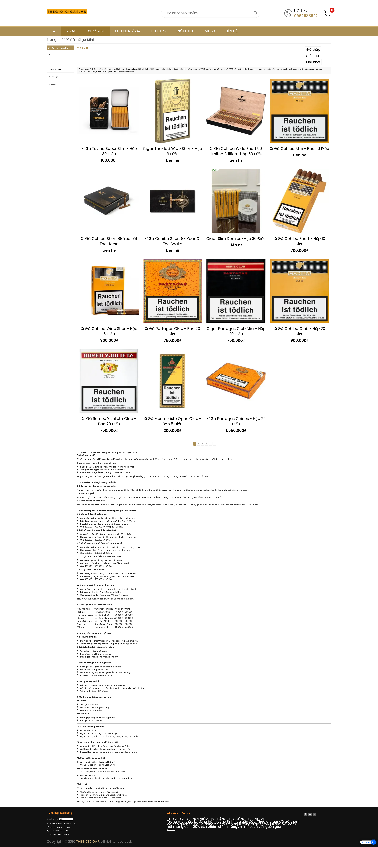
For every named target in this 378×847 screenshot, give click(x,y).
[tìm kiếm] (255, 13)
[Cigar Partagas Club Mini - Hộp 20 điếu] (236, 291)
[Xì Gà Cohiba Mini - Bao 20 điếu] (299, 111)
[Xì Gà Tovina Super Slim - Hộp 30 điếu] (109, 111)
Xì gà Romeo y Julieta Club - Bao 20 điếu (109, 421)
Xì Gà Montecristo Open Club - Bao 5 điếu (172, 421)
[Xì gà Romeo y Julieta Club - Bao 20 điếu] (109, 381)
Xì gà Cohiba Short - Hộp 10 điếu (299, 241)
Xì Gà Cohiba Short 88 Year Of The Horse (109, 241)
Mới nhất (313, 62)
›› (214, 444)
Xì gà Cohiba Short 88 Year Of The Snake (172, 241)
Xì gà (71, 31)
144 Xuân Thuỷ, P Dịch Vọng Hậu (63, 824)
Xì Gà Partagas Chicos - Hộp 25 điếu (236, 421)
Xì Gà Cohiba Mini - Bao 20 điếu (299, 148)
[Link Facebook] (305, 814)
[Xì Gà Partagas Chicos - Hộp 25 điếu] (236, 381)
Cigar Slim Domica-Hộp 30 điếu (236, 238)
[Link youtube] (314, 814)
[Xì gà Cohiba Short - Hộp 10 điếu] (299, 201)
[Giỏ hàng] (327, 13)
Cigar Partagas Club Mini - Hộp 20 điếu (236, 331)
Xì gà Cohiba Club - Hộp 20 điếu (299, 331)
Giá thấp (313, 49)
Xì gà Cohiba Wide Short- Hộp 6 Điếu (109, 331)
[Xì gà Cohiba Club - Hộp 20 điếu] (299, 291)
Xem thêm (171, 830)
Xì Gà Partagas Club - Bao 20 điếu (172, 331)
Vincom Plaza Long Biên (59, 834)
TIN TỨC (157, 31)
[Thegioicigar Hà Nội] (67, 11)
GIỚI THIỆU (185, 31)
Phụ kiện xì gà (127, 31)
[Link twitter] (310, 814)
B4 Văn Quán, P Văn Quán (60, 827)
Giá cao (312, 55)
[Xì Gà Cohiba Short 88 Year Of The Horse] (109, 201)
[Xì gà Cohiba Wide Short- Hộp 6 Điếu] (109, 291)
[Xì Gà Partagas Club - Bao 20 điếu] (172, 291)
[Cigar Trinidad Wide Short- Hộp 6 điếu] (172, 111)
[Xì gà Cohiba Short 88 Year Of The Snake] (172, 201)
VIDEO (210, 31)
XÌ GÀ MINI (96, 31)
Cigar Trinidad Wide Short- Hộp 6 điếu (172, 151)
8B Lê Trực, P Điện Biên (59, 831)
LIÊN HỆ (232, 31)
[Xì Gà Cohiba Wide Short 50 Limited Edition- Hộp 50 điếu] (236, 111)
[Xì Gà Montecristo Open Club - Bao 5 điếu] (172, 381)
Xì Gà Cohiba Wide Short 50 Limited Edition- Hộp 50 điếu (236, 151)
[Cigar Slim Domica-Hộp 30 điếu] (236, 201)
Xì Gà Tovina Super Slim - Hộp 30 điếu (109, 151)
